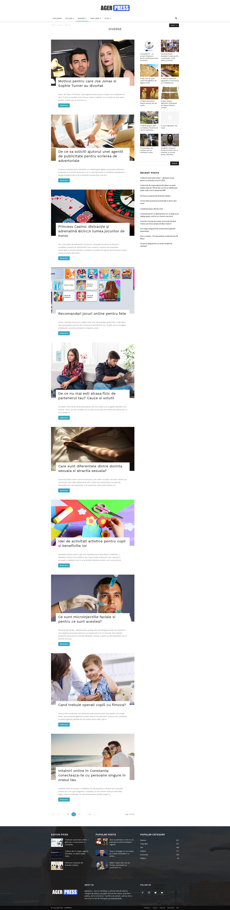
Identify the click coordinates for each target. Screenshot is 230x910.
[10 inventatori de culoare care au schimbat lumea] (149, 140)
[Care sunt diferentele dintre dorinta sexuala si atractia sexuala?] (92, 449)
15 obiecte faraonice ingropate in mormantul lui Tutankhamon (170, 81)
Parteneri (57, 18)
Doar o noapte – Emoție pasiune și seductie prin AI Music (159, 237)
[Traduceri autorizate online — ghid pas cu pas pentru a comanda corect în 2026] (57, 842)
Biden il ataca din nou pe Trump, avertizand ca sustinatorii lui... (119, 865)
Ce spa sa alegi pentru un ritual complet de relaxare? (156, 245)
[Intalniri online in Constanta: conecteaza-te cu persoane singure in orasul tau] (92, 757)
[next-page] (95, 814)
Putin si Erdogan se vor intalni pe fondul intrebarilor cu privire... (121, 853)
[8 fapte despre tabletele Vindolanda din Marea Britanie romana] (170, 93)
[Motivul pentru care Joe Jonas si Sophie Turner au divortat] (92, 63)
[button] (176, 19)
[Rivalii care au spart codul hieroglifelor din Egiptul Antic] (149, 70)
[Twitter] (155, 892)
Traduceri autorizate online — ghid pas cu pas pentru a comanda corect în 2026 (157, 179)
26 (89, 814)
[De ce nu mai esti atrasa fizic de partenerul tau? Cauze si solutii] (92, 370)
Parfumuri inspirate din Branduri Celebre (155, 196)
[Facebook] (142, 892)
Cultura (68, 18)
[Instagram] (149, 892)
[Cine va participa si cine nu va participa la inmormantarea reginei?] (102, 841)
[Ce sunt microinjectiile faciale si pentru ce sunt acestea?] (92, 598)
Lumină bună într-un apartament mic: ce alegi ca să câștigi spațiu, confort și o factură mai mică (159, 215)
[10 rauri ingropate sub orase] (170, 117)
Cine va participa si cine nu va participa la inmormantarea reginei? (121, 842)
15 (68, 814)
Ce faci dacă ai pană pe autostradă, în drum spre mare (158, 202)
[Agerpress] (115, 8)
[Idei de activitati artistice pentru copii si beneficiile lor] (92, 523)
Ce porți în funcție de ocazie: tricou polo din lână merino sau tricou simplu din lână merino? (158, 222)
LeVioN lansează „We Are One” (151, 209)
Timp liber (94, 18)
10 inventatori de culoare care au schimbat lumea (146, 150)
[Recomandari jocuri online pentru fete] (92, 290)
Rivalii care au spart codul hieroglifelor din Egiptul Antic (148, 81)
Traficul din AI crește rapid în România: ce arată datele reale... (76, 853)
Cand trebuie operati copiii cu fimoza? (92, 705)
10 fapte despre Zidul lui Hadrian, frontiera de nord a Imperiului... (149, 128)
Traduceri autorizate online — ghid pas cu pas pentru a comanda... (77, 842)
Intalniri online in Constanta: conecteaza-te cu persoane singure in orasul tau (92, 775)
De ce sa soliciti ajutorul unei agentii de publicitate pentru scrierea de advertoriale (90, 156)
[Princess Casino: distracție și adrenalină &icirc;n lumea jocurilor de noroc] (92, 213)
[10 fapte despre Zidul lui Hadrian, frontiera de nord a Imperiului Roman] (149, 117)
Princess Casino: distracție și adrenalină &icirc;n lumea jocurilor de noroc (91, 231)
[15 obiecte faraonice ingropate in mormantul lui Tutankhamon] (170, 70)
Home (53, 25)
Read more (64, 105)
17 (79, 814)
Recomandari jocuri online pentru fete (92, 313)
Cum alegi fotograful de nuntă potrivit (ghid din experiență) (157, 230)
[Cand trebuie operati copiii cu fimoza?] (92, 679)
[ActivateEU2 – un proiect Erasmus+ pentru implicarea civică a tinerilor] (149, 46)
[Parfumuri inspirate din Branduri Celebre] (57, 866)
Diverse (81, 18)
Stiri (107, 18)
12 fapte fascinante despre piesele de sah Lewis (148, 103)
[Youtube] (162, 892)
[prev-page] (53, 814)
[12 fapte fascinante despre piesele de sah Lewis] (149, 93)
